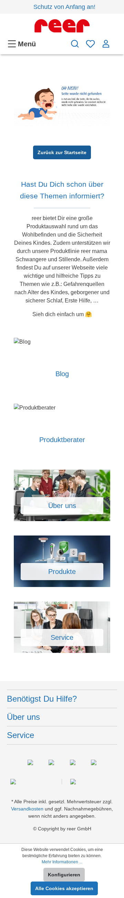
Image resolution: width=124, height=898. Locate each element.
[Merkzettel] (90, 43)
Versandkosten (27, 808)
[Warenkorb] (115, 40)
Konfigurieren (64, 874)
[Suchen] (75, 43)
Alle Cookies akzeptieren (64, 888)
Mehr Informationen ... (62, 862)
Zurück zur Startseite (62, 152)
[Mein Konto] (106, 43)
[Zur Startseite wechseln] (62, 26)
